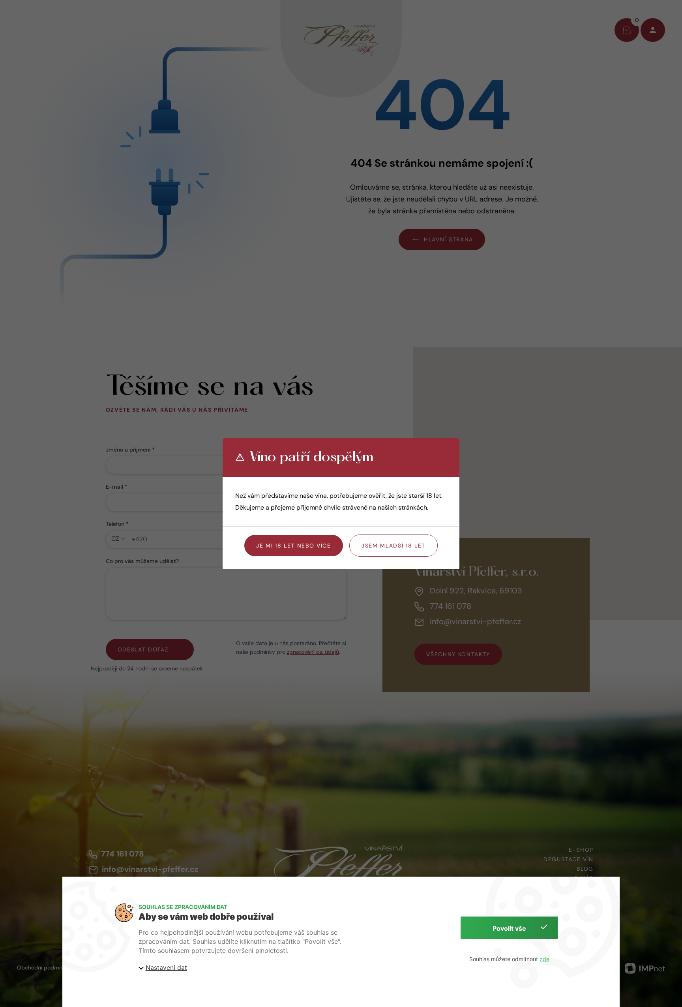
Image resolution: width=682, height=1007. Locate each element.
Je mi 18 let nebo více (293, 545)
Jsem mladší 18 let (393, 545)
